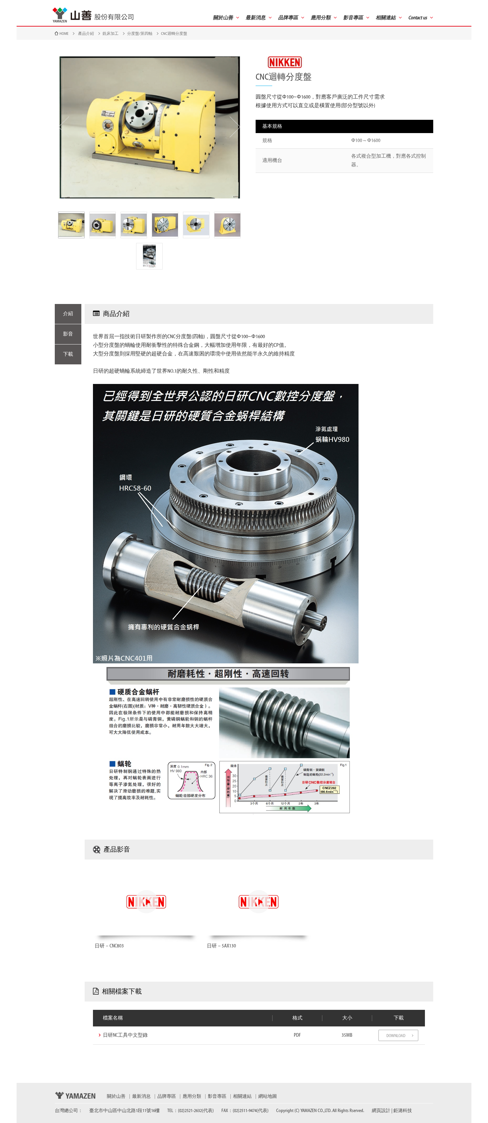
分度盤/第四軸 (139, 33)
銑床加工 (111, 33)
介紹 (68, 314)
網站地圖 (267, 1096)
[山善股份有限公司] (92, 15)
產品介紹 (86, 33)
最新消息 (141, 1096)
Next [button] (235, 127)
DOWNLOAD (395, 1035)
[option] (149, 127)
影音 (68, 334)
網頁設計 (381, 1110)
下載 (68, 354)
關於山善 (116, 1096)
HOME (63, 33)
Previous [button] (63, 127)
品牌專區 (166, 1096)
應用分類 (192, 1096)
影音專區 (217, 1096)
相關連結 (242, 1096)
